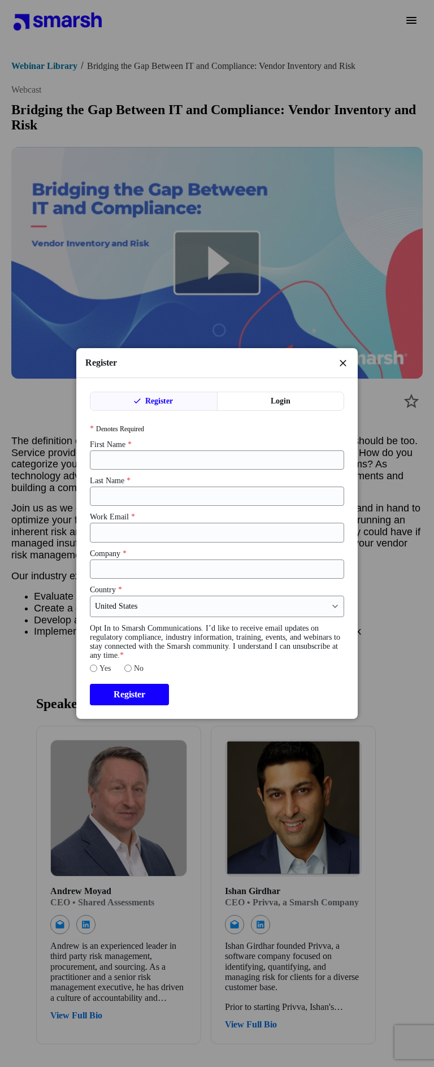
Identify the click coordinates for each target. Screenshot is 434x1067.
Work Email (112, 517)
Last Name (110, 480)
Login (280, 401)
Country (106, 589)
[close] (343, 362)
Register (158, 401)
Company (108, 553)
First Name (111, 444)
